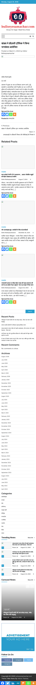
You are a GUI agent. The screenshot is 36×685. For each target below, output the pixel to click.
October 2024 (5, 429)
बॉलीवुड (3, 513)
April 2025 (4, 409)
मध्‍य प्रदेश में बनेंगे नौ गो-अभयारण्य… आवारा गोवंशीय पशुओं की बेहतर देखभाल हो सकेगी (17, 175)
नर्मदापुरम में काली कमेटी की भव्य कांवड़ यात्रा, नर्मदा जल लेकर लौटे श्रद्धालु (22, 568)
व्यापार (2, 533)
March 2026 (5, 373)
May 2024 (4, 446)
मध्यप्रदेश (11, 118)
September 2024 (6, 432)
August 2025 (5, 396)
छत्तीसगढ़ (3, 506)
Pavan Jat (15, 545)
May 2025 (4, 406)
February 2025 (5, 416)
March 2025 (5, 413)
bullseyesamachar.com (18, 26)
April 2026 (4, 370)
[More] (14, 114)
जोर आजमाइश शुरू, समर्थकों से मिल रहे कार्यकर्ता (14, 230)
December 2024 (6, 423)
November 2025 (6, 386)
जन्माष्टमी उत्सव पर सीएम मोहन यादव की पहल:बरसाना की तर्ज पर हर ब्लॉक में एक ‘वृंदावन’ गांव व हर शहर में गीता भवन (17, 284)
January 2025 (5, 419)
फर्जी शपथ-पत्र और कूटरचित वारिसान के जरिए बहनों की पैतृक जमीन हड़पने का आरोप (22, 550)
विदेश (2, 530)
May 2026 (4, 366)
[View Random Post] (30, 36)
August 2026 (5, 356)
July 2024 (4, 439)
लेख (2, 526)
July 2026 (4, 360)
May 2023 (4, 485)
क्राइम (3, 500)
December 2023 (6, 462)
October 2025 (5, 389)
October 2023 (5, 469)
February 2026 (5, 376)
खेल (2, 503)
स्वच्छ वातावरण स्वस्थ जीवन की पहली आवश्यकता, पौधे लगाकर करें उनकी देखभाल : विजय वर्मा (23, 541)
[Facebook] (3, 114)
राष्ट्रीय (3, 523)
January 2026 (5, 379)
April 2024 (4, 449)
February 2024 (5, 456)
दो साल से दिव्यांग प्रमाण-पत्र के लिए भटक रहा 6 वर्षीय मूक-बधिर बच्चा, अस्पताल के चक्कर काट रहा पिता (23, 559)
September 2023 (6, 472)
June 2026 (4, 363)
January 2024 (5, 459)
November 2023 (6, 466)
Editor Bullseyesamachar (8, 179)
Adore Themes (23, 678)
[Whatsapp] (10, 114)
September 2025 (6, 393)
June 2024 (4, 442)
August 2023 (5, 476)
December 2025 (6, 383)
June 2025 (4, 403)
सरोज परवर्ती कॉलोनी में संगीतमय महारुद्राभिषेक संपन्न (13, 325)
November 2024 (6, 426)
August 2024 (5, 436)
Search (30, 311)
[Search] (33, 36)
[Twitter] (7, 114)
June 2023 (4, 482)
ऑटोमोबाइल (4, 496)
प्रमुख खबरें (4, 510)
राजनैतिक (3, 520)
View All (30, 537)
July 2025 (4, 399)
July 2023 (4, 479)
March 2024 (5, 452)
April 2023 (4, 489)
